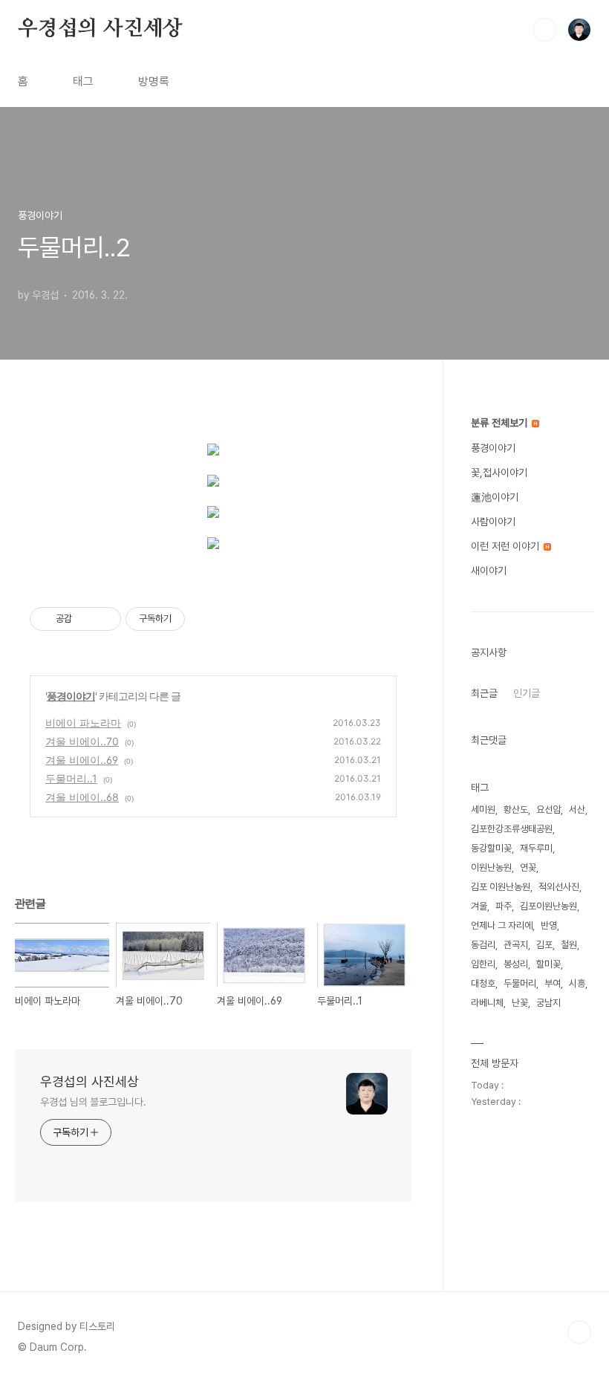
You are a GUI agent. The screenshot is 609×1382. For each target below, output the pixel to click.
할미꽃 (548, 964)
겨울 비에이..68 (82, 797)
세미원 (483, 809)
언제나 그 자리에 (502, 925)
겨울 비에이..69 (81, 759)
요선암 (548, 809)
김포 (544, 944)
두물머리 (520, 983)
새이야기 (489, 571)
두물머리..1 (71, 778)
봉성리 (516, 964)
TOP (579, 1332)
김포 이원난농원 (500, 886)
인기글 (526, 693)
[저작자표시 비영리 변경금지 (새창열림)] (205, 619)
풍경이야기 (71, 696)
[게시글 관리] (104, 619)
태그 (83, 81)
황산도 (516, 809)
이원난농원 (491, 867)
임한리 (483, 964)
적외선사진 (558, 886)
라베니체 (487, 1002)
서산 (577, 809)
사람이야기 (493, 522)
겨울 (479, 906)
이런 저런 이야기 (506, 546)
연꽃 (528, 867)
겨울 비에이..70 (82, 741)
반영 (549, 925)
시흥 (577, 983)
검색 (545, 30)
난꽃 (520, 1002)
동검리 (483, 944)
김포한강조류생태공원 (512, 828)
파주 (503, 906)
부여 (552, 983)
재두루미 (536, 848)
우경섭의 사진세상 (100, 29)
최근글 (484, 693)
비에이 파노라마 (83, 722)
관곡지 (516, 944)
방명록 (153, 81)
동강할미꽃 (491, 848)
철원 (569, 944)
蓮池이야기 (494, 497)
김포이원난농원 (548, 906)
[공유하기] (85, 619)
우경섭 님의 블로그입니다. (93, 1102)
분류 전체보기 (500, 423)
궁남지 (548, 1002)
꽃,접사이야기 (499, 472)
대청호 (483, 983)
